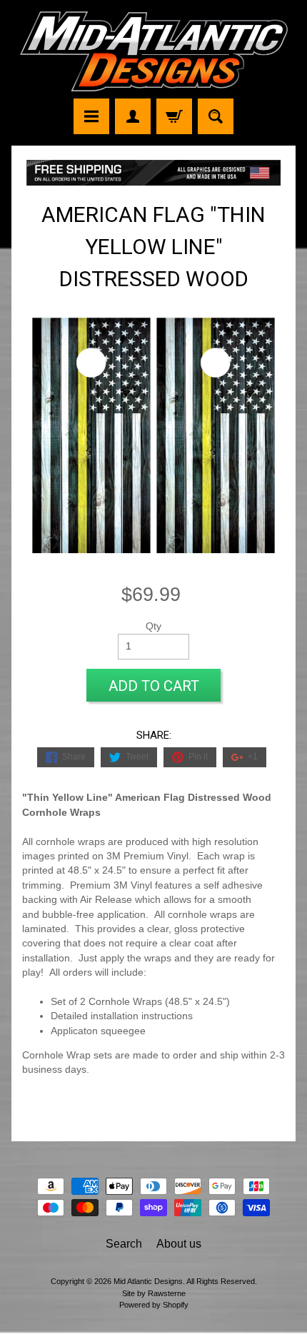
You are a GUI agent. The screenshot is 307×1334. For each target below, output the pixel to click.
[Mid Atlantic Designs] (154, 51)
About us (178, 1244)
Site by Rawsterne (154, 1293)
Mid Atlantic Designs (148, 1281)
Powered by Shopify (153, 1304)
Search (124, 1244)
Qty (153, 626)
